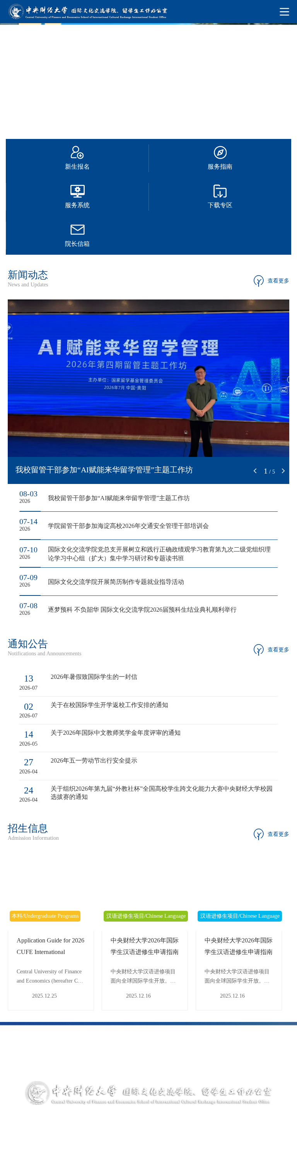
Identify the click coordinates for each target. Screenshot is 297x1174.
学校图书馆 (113, 1048)
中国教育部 (183, 1048)
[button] (255, 471)
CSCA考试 (113, 1063)
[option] (148, 77)
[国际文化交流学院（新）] (148, 11)
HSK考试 (184, 1063)
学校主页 (43, 1048)
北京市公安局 (254, 1063)
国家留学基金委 (254, 1048)
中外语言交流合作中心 (43, 1063)
